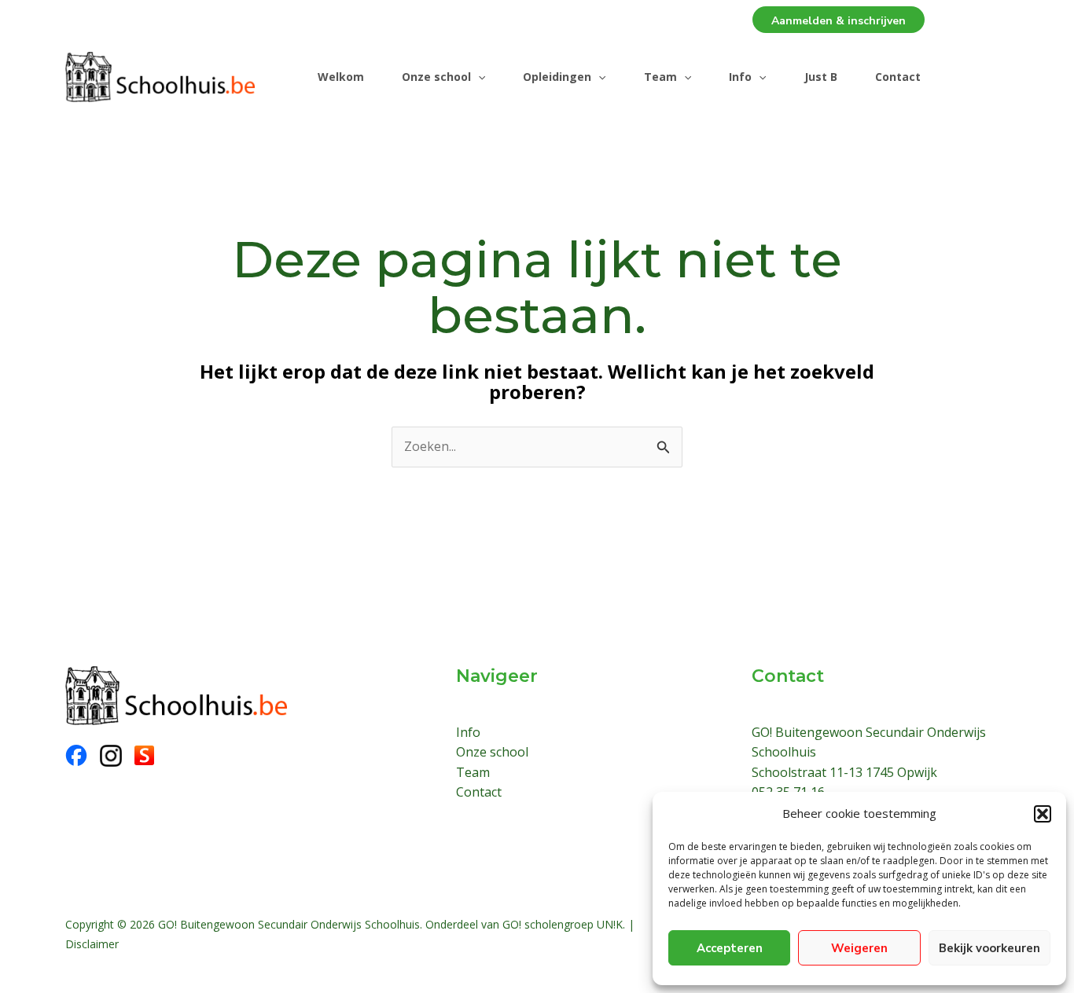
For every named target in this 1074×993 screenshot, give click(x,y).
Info (740, 76)
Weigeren (859, 948)
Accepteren (730, 948)
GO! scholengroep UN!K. (563, 924)
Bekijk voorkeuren (989, 948)
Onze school (436, 76)
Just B (820, 76)
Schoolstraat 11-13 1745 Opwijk (844, 772)
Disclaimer (92, 943)
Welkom (341, 76)
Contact (898, 76)
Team (660, 76)
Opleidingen (557, 76)
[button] (1042, 814)
